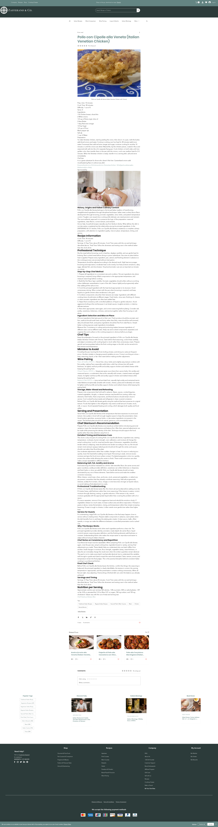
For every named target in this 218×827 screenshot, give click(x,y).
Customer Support (24, 755)
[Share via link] (91, 617)
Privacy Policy (67, 824)
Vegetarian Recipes (28, 703)
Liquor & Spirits (114, 21)
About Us (147, 756)
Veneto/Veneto (83, 607)
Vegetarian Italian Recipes (28, 706)
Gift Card (147, 772)
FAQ (146, 753)
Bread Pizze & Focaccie (108, 772)
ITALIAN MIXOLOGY (132, 716)
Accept (210, 824)
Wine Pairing (102, 21)
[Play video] (109, 188)
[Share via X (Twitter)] (82, 617)
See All (147, 632)
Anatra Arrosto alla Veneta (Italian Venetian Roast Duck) (81, 653)
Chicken (137, 604)
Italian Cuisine (28, 728)
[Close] (216, 824)
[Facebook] (14, 762)
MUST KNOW (186, 714)
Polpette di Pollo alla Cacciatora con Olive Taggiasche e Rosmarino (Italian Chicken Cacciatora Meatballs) (109, 653)
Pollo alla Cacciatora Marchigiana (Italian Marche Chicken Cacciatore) (134, 653)
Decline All (202, 824)
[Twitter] (21, 762)
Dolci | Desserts (28, 721)
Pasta (28, 731)
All (70, 21)
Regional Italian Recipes (101, 604)
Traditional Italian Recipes (85, 604)
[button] (197, 2)
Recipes (147, 779)
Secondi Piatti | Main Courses (118, 604)
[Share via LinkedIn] (86, 617)
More (135, 21)
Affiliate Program (149, 769)
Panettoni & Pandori (107, 769)
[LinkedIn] (24, 762)
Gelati (103, 766)
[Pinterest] (27, 762)
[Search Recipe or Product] (138, 10)
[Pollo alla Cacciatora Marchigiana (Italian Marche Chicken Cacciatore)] (136, 642)
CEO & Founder (149, 760)
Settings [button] (194, 824)
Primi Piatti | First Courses (28, 717)
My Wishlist (194, 753)
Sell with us (148, 775)
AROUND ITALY (77, 715)
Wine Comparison (90, 21)
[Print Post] (95, 617)
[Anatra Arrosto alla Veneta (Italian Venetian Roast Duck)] (81, 642)
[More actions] (139, 32)
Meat (130, 604)
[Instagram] (18, 762)
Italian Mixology (126, 21)
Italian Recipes (78, 21)
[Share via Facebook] (78, 617)
